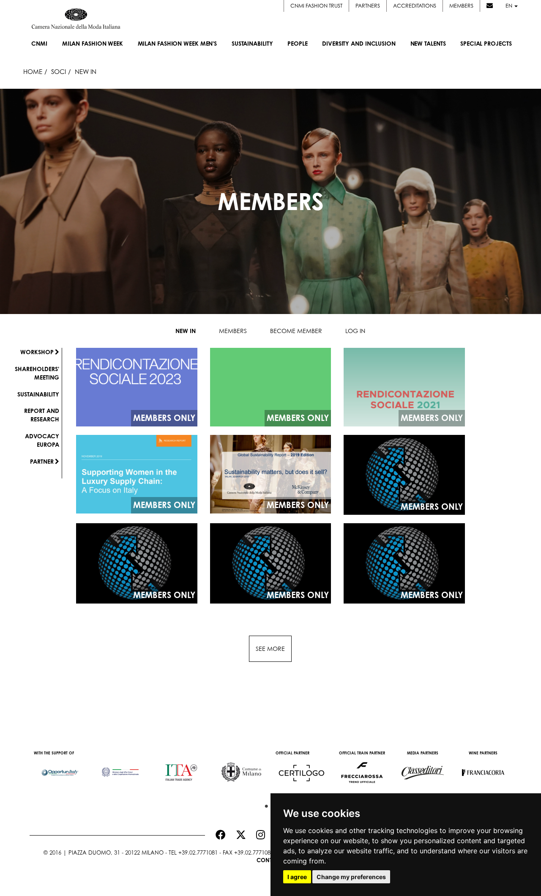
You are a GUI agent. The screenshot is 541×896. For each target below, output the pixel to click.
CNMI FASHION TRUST (316, 6)
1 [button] (264, 804)
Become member (296, 330)
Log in (355, 330)
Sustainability (38, 394)
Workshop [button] (37, 351)
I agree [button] (297, 876)
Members (461, 6)
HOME (32, 71)
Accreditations (414, 6)
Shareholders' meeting (37, 373)
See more (270, 648)
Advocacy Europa (42, 440)
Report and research (41, 415)
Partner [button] (42, 461)
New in (185, 330)
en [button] (509, 6)
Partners (367, 6)
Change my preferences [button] (351, 876)
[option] (60, 768)
